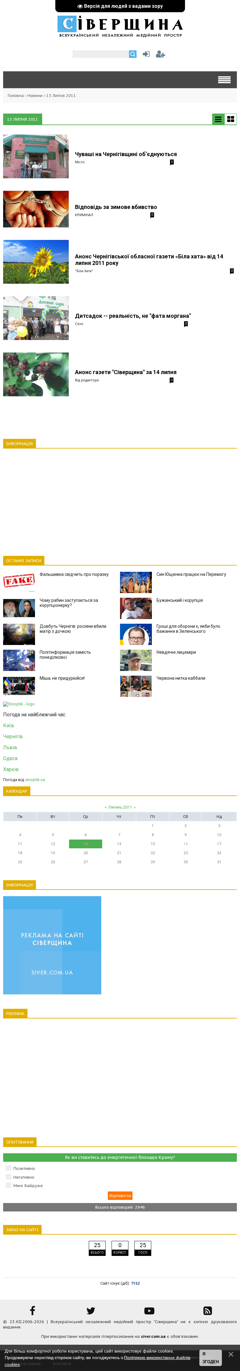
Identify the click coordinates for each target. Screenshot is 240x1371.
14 (119, 844)
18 (20, 853)
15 (153, 844)
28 (119, 862)
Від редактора (87, 380)
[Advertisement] (120, 498)
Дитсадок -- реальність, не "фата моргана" (133, 315)
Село (79, 323)
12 (53, 844)
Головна (16, 95)
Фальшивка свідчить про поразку (74, 574)
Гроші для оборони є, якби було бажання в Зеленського (188, 629)
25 (20, 862)
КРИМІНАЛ (84, 214)
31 (219, 862)
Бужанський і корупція (180, 600)
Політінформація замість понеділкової (65, 655)
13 (85, 844)
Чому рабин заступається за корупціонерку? (69, 603)
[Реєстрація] (160, 55)
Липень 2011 (120, 807)
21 (119, 853)
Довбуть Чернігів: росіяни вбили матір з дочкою (73, 629)
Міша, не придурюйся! (62, 678)
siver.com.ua (153, 1336)
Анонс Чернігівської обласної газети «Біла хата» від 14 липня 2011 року (149, 259)
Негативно (23, 1177)
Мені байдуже (28, 1185)
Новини (35, 95)
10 (219, 835)
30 (185, 862)
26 (53, 862)
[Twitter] (91, 1313)
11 (20, 844)
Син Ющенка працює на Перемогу (191, 574)
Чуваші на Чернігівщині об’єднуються (126, 154)
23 (185, 853)
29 (153, 862)
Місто (80, 162)
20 (85, 853)
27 (85, 862)
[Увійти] (145, 55)
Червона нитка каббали (181, 678)
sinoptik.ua (35, 779)
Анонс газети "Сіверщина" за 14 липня (126, 372)
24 (219, 853)
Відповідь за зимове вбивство (116, 207)
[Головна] (120, 34)
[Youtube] (149, 1313)
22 (153, 853)
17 (219, 844)
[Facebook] (33, 1313)
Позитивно (24, 1168)
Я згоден (210, 1358)
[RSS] (208, 1313)
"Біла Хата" (84, 270)
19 (53, 853)
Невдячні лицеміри (176, 652)
